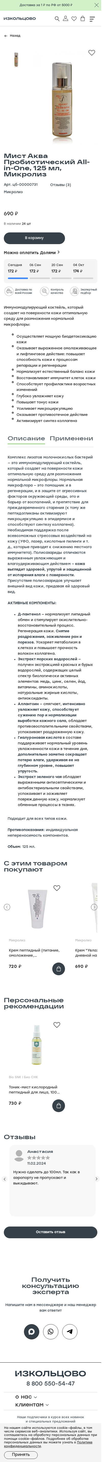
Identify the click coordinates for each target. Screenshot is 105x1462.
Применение (74, 438)
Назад (15, 35)
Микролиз (13, 192)
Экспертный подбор (89, 291)
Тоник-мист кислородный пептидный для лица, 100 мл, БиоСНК (33, 1090)
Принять (21, 1455)
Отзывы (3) (60, 185)
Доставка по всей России (23, 291)
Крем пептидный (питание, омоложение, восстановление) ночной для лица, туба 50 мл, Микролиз (34, 953)
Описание (26, 438)
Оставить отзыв (50, 1232)
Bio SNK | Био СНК (23, 1077)
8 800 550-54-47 (51, 1384)
